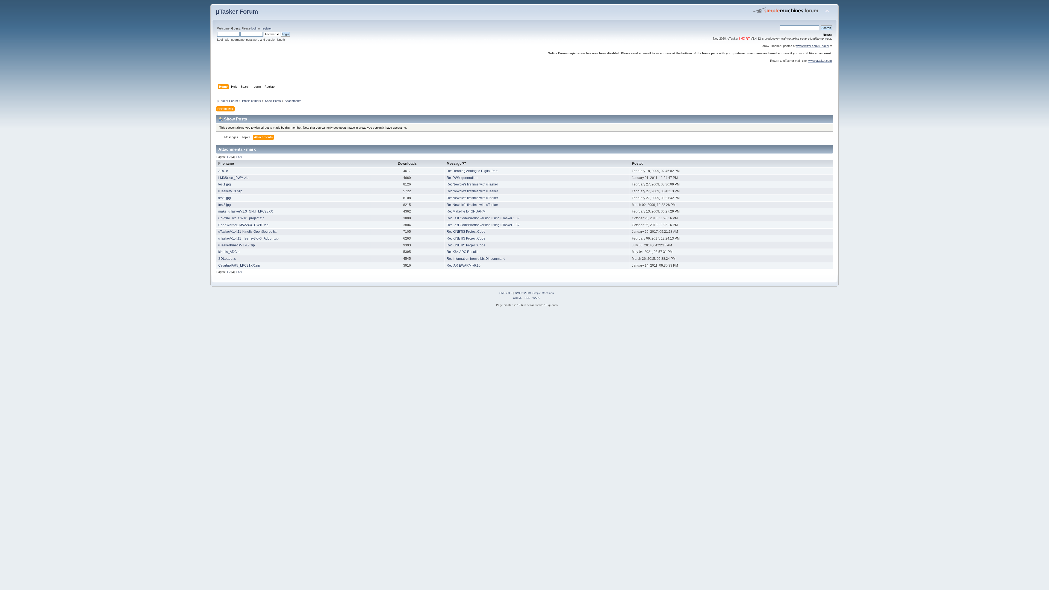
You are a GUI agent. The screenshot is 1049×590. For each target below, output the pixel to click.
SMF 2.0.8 (505, 292)
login (254, 28)
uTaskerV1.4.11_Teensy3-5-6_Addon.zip (248, 238)
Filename (226, 163)
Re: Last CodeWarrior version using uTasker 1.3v (483, 218)
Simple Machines (543, 292)
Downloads (407, 163)
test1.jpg (224, 184)
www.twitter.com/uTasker (812, 46)
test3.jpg (224, 205)
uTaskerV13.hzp (230, 191)
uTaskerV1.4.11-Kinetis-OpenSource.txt (247, 232)
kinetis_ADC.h (229, 252)
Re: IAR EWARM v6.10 (464, 265)
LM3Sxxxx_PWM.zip (233, 178)
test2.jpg (224, 198)
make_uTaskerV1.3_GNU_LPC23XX (245, 211)
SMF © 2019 (523, 292)
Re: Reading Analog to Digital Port (472, 171)
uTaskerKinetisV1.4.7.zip (236, 245)
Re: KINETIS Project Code (466, 232)
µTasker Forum (237, 11)
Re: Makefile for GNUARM (466, 211)
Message (454, 163)
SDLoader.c (227, 259)
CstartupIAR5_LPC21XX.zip (239, 265)
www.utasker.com (820, 60)
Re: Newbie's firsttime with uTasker (472, 184)
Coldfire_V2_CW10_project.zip (241, 218)
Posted (638, 163)
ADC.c (223, 171)
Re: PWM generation (462, 178)
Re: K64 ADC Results (462, 252)
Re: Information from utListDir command (476, 259)
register (267, 28)
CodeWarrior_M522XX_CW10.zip (243, 225)
